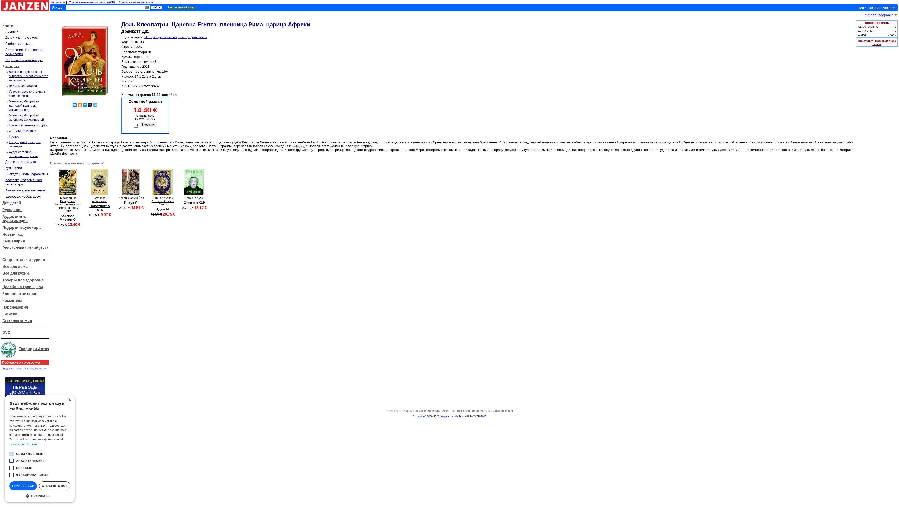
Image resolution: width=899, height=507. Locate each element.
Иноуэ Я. (131, 203)
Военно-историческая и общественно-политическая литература (28, 76)
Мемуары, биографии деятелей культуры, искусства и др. (24, 106)
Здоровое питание (19, 294)
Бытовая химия (17, 321)
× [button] (69, 400)
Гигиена (9, 314)
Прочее (14, 136)
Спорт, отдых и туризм (23, 260)
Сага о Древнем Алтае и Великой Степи (163, 201)
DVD (6, 333)
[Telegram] (95, 105)
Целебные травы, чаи (22, 287)
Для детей (11, 203)
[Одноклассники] (80, 105)
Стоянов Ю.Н (194, 203)
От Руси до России (22, 131)
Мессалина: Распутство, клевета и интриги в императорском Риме (68, 204)
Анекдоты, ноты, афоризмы (26, 174)
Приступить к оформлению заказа (877, 42)
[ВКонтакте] (75, 105)
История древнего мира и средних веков (175, 37)
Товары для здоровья (23, 280)
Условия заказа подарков (136, 2)
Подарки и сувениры (22, 228)
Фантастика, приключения (25, 190)
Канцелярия (13, 241)
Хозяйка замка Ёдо (131, 198)
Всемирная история (23, 86)
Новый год (12, 234)
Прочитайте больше (23, 444)
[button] (39, 495)
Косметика (12, 300)
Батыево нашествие (99, 199)
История (12, 66)
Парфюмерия (15, 307)
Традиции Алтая (34, 349)
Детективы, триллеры (21, 37)
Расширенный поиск (182, 7)
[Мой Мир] (85, 105)
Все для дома (15, 266)
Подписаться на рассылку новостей (24, 368)
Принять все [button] (23, 486)
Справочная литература (24, 60)
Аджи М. (163, 209)
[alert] (40, 448)
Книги (7, 26)
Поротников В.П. (100, 208)
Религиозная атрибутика (25, 248)
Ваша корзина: (877, 23)
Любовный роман (18, 43)
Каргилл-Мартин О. (68, 217)
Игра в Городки (194, 198)
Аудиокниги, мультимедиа (15, 219)
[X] (90, 105)
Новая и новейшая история (28, 125)
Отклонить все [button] (54, 486)
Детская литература (20, 162)
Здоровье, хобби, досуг (23, 196)
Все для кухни (15, 273)
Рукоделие (12, 210)
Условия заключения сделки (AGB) (92, 2)
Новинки (11, 31)
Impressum (58, 2)
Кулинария (13, 168)
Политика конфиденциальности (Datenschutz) (482, 411)
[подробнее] (68, 194)
